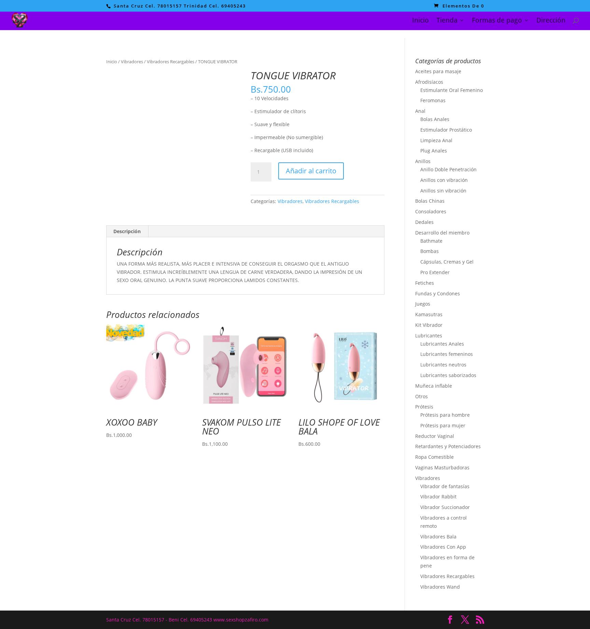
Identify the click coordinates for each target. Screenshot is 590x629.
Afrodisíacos (429, 82)
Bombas (429, 251)
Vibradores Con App (443, 547)
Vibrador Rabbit (438, 496)
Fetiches (424, 283)
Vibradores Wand (440, 587)
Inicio (420, 21)
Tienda (447, 21)
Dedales (424, 222)
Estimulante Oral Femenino (451, 90)
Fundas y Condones (437, 293)
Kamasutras (428, 314)
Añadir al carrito (311, 170)
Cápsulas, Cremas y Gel (447, 261)
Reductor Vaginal (434, 436)
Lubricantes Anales (442, 343)
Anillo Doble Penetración (448, 169)
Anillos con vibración (444, 180)
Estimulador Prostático (446, 129)
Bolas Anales (434, 119)
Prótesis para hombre (445, 415)
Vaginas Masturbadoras (442, 467)
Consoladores (430, 211)
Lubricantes (428, 335)
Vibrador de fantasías (444, 486)
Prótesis (424, 406)
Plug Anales (433, 150)
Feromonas (433, 100)
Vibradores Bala (438, 536)
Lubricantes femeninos (446, 354)
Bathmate (431, 241)
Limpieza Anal (436, 140)
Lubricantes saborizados (448, 375)
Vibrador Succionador (445, 507)
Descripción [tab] (127, 231)
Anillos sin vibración (443, 190)
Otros (421, 396)
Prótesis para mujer (442, 425)
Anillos (423, 161)
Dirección (550, 21)
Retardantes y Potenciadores (448, 446)
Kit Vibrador (428, 325)
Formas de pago (497, 21)
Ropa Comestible (434, 457)
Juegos (422, 303)
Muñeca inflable (433, 386)
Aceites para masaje (438, 71)
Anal (420, 111)
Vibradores (132, 61)
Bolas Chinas (430, 201)
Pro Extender (435, 272)
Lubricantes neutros (443, 364)
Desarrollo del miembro (442, 232)
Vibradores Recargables (170, 61)
